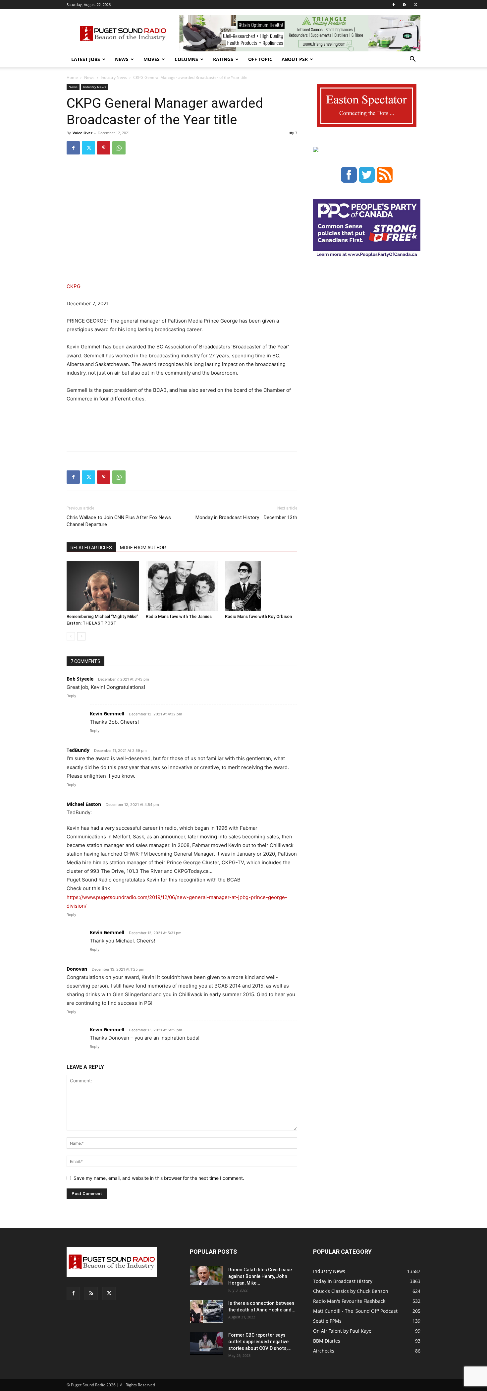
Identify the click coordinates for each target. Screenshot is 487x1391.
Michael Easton (84, 804)
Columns (186, 59)
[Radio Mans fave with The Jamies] (182, 586)
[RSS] (404, 4)
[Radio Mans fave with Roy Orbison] (261, 586)
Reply (71, 696)
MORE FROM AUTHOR (143, 547)
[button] (412, 60)
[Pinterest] (103, 147)
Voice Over (82, 132)
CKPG (74, 286)
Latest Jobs (85, 59)
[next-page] (81, 636)
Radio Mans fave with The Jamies (179, 616)
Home (72, 77)
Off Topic (260, 59)
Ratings (223, 59)
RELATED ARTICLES (91, 547)
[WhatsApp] (119, 147)
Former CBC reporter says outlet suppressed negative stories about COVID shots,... (260, 1341)
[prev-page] (71, 636)
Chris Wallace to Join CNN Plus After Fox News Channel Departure (119, 520)
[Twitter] (415, 4)
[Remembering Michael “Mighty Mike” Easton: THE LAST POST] (103, 586)
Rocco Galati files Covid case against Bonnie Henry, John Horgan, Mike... (260, 1276)
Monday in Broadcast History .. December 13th (246, 517)
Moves (151, 59)
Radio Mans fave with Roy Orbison (258, 616)
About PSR (295, 59)
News (122, 59)
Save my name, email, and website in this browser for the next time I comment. (159, 1178)
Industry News (114, 77)
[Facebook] (394, 4)
